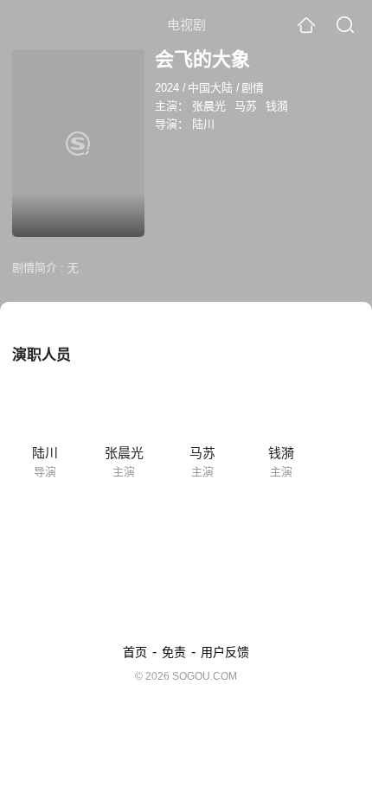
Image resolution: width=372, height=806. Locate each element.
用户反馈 (225, 652)
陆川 (203, 124)
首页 (135, 652)
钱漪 (277, 105)
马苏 (245, 105)
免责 (174, 652)
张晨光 (209, 105)
